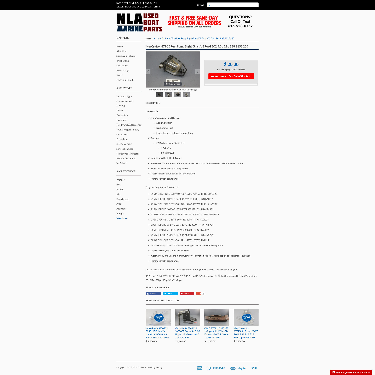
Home (119, 46)
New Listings (122, 70)
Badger (120, 213)
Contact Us (122, 65)
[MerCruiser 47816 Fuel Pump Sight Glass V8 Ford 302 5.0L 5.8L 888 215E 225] (159, 94)
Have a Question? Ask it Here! (352, 372)
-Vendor (120, 179)
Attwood (121, 208)
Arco (118, 203)
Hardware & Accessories (128, 124)
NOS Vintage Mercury (127, 129)
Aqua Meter (122, 198)
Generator (121, 119)
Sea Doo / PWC (124, 143)
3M (118, 184)
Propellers (121, 139)
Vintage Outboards (126, 158)
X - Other (121, 163)
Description (153, 103)
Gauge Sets (122, 115)
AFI (118, 194)
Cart (201, 5)
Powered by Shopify (153, 367)
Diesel (119, 110)
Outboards (122, 134)
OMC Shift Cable (125, 79)
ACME (119, 189)
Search (119, 75)
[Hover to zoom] (173, 69)
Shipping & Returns (125, 55)
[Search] (208, 4)
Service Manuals (124, 148)
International (122, 60)
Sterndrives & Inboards (127, 153)
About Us (121, 51)
